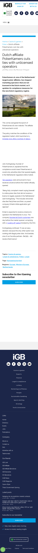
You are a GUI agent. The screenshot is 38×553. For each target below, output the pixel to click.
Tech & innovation (19, 407)
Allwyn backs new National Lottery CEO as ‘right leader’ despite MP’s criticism (17, 507)
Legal (27, 257)
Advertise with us (7, 450)
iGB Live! (5, 462)
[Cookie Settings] (2, 549)
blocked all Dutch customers (20, 217)
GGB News (5, 478)
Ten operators (7, 180)
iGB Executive (6, 472)
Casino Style (6, 484)
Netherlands (8, 267)
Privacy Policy (7, 548)
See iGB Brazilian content (8, 13)
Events (4, 426)
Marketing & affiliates (19, 389)
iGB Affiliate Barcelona (9, 469)
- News (11, 504)
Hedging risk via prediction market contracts (16, 496)
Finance (19, 378)
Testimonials (6, 453)
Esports (19, 374)
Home (4, 42)
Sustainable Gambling (19, 396)
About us (5, 441)
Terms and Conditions (28, 548)
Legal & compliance (11, 257)
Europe (12, 264)
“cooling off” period (14, 223)
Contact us (5, 444)
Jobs (3, 429)
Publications (6, 432)
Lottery (19, 385)
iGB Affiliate (5, 465)
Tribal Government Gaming (10, 487)
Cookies (17, 548)
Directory (5, 423)
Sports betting (19, 400)
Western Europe (22, 264)
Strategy (19, 404)
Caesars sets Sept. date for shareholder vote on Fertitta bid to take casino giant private (17, 501)
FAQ (3, 447)
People (19, 392)
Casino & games (15, 42)
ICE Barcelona (6, 475)
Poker (4, 44)
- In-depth (12, 498)
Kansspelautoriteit (14, 260)
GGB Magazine (7, 481)
